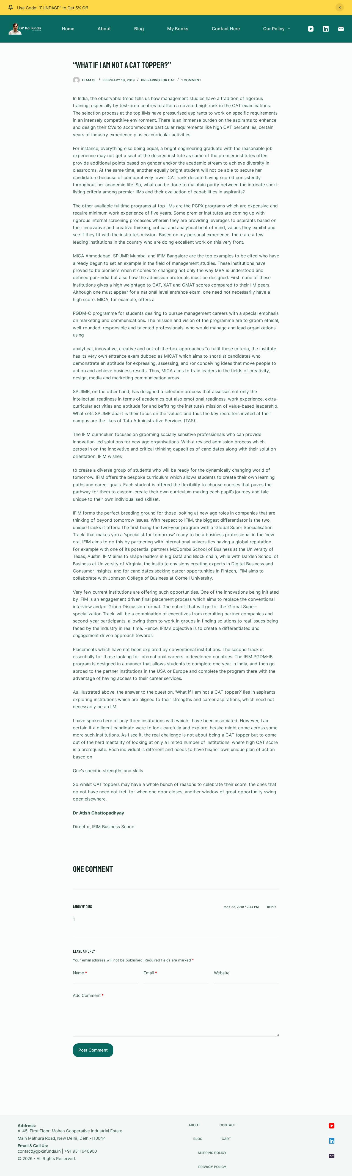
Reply (271, 907)
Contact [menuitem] (227, 1125)
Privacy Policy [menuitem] (212, 1167)
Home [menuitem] (68, 28)
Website (222, 972)
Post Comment (93, 1050)
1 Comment (191, 80)
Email (150, 972)
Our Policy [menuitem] (274, 28)
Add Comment (88, 995)
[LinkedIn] (326, 29)
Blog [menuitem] (139, 28)
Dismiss (340, 7)
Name (80, 972)
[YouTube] (311, 29)
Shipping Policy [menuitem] (212, 1153)
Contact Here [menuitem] (226, 28)
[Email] (341, 29)
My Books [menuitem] (177, 28)
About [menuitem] (104, 28)
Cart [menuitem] (226, 1139)
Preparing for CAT (158, 80)
